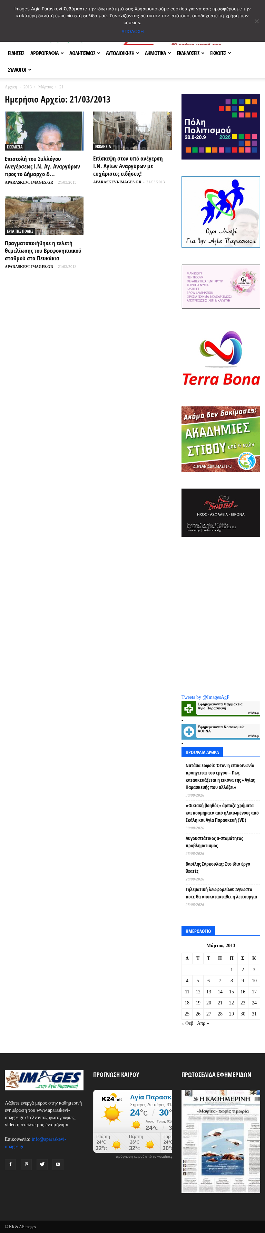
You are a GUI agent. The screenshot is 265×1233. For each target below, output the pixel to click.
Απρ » (203, 1023)
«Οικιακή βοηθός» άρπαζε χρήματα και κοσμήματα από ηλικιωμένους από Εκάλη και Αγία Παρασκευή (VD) (222, 812)
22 (231, 1002)
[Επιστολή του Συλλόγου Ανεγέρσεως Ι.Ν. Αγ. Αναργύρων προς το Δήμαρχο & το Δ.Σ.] (44, 131)
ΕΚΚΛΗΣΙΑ (14, 147)
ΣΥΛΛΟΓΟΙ (17, 70)
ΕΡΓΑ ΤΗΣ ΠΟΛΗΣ (20, 231)
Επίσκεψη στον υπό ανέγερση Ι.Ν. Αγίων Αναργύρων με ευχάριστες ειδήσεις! (128, 165)
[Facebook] (10, 1164)
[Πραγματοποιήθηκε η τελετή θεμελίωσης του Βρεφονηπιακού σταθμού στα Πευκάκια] (44, 215)
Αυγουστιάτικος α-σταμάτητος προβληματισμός (214, 842)
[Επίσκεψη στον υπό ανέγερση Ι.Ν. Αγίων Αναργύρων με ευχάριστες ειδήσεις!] (132, 131)
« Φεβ (187, 1023)
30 (243, 1014)
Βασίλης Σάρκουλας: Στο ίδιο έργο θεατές (218, 867)
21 (220, 1002)
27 (208, 1014)
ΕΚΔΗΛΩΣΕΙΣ (188, 53)
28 (220, 1014)
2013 (27, 87)
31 (254, 1014)
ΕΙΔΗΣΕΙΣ (16, 53)
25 (187, 1014)
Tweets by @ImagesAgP (205, 697)
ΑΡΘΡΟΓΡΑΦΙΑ (44, 53)
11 (187, 991)
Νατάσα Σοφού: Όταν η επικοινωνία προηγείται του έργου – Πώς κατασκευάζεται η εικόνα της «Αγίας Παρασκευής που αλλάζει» (220, 776)
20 (208, 1002)
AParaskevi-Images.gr (29, 182)
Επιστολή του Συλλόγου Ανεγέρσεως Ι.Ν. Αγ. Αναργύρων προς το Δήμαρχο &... (42, 166)
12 (198, 991)
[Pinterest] (26, 1164)
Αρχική (11, 87)
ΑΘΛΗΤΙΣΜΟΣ (82, 53)
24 (254, 1002)
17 (254, 991)
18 (187, 1002)
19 (198, 1002)
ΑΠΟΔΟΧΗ (132, 31)
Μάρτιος (45, 87)
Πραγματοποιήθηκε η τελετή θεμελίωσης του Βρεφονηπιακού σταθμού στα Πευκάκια (43, 250)
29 (231, 1014)
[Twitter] (42, 1164)
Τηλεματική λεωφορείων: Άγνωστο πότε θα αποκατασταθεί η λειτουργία (221, 893)
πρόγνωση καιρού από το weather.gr (145, 1156)
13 (208, 991)
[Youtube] (57, 1164)
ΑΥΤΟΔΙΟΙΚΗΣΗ (120, 53)
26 (198, 1014)
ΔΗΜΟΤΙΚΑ (155, 53)
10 (254, 980)
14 (220, 991)
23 (243, 1002)
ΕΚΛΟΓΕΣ (218, 53)
